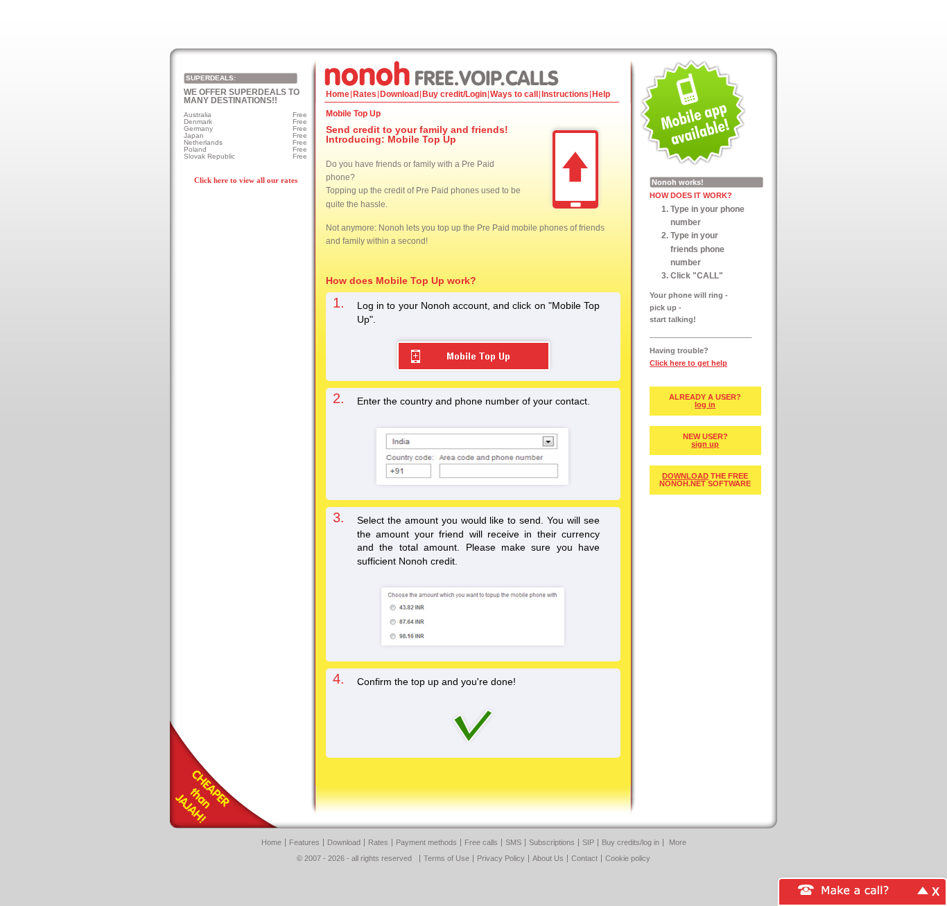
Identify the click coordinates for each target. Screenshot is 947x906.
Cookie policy (627, 858)
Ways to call (514, 94)
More (677, 842)
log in (705, 404)
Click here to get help (688, 363)
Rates (364, 94)
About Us (548, 858)
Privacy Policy (501, 858)
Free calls (481, 842)
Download (399, 94)
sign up (705, 444)
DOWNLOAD (685, 476)
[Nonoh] (473, 73)
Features (304, 842)
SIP (588, 842)
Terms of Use (446, 858)
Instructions (565, 94)
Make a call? (855, 889)
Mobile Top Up (473, 356)
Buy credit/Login (454, 94)
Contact (584, 858)
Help (601, 94)
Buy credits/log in (630, 842)
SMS (513, 842)
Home (337, 94)
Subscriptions (552, 842)
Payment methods (426, 842)
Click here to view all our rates (245, 180)
